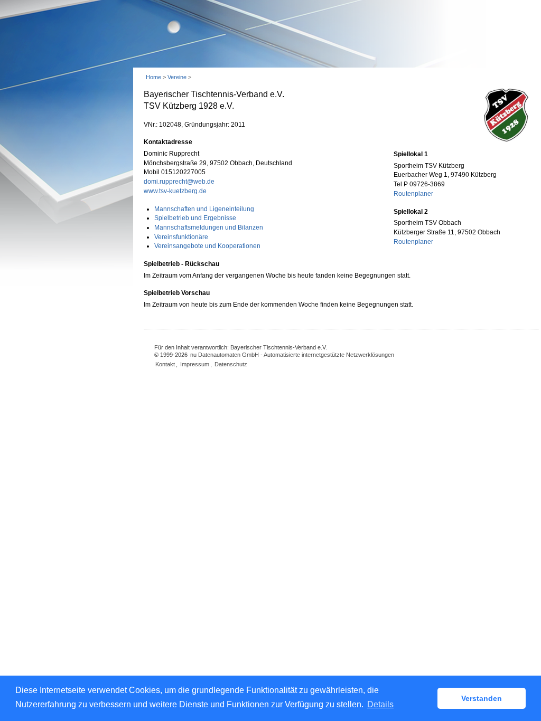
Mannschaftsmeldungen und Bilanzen (208, 227)
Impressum (194, 364)
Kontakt (165, 364)
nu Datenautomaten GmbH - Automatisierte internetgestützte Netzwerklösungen (292, 355)
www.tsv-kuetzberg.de (175, 191)
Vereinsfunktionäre (181, 237)
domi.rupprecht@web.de (179, 181)
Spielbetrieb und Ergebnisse (195, 218)
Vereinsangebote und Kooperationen (207, 246)
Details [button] (380, 704)
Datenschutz (230, 364)
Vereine (176, 77)
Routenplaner (413, 193)
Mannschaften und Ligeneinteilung (204, 209)
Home (153, 77)
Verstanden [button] (481, 698)
